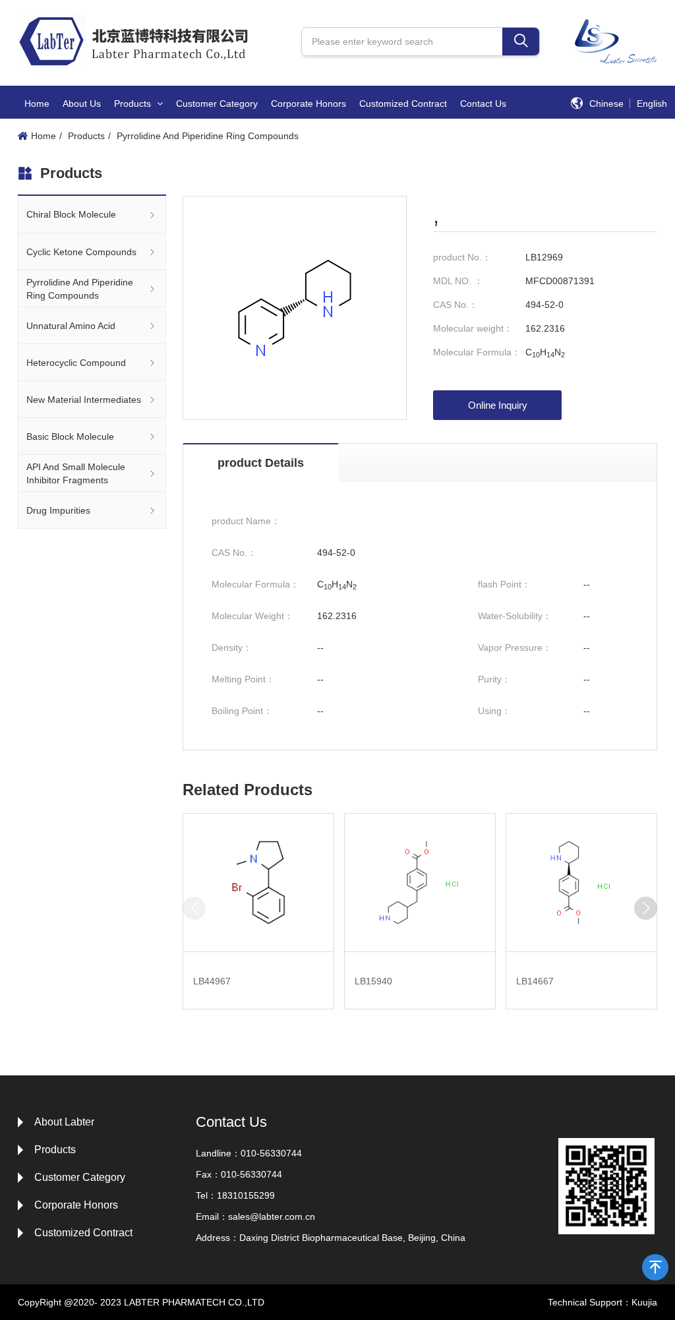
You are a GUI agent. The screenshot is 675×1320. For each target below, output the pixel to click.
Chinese (606, 103)
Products (134, 103)
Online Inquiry (497, 405)
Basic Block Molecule (70, 436)
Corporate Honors (308, 103)
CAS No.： (455, 304)
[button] (645, 908)
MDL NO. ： (458, 281)
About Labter (64, 1121)
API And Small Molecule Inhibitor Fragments (75, 473)
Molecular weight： (473, 328)
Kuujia (644, 1302)
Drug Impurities (58, 510)
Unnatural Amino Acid (70, 325)
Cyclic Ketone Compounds (81, 252)
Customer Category (217, 103)
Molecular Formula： (477, 352)
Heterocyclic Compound (76, 362)
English (652, 103)
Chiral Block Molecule (71, 214)
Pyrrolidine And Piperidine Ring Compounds (208, 136)
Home (36, 103)
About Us (82, 103)
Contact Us (483, 103)
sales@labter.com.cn (271, 1216)
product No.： (462, 257)
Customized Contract (403, 103)
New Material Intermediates (83, 399)
